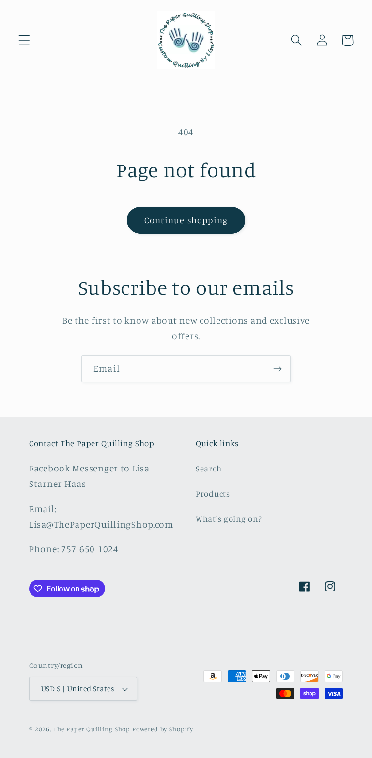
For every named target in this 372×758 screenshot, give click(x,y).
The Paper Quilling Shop (91, 729)
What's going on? (229, 519)
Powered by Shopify (162, 729)
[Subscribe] (277, 368)
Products (213, 494)
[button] (24, 40)
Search (208, 468)
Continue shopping (186, 219)
